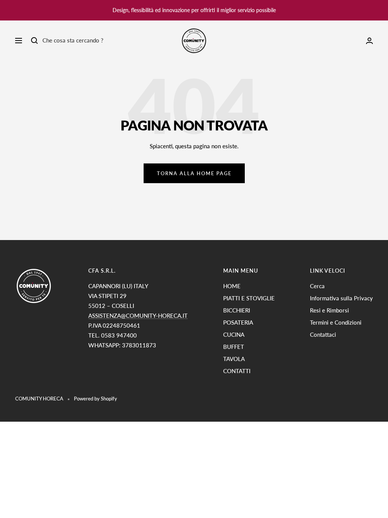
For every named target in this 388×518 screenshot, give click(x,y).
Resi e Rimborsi (329, 310)
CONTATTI (236, 370)
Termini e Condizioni (335, 322)
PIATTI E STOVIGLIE (249, 298)
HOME (232, 286)
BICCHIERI (236, 310)
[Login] (369, 41)
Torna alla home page (194, 173)
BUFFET (233, 346)
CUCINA (233, 334)
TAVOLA (234, 358)
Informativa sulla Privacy (341, 298)
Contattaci (323, 334)
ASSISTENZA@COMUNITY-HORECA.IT (138, 315)
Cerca (317, 286)
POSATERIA (238, 322)
